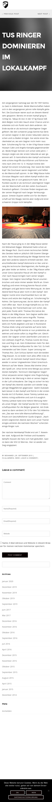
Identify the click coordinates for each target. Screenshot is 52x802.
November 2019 (9, 592)
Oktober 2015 (8, 666)
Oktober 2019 (8, 598)
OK (17, 792)
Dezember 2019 (9, 587)
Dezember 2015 (9, 655)
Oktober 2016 (8, 632)
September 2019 (9, 604)
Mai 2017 (6, 615)
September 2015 (9, 672)
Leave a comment (29, 458)
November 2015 (9, 661)
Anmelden (7, 711)
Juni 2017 (6, 609)
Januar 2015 (7, 689)
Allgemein (9, 458)
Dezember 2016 (9, 621)
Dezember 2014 (9, 695)
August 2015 (8, 678)
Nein (34, 792)
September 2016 (9, 638)
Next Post (43, 14)
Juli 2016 (6, 643)
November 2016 (9, 626)
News (17, 458)
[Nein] (48, 790)
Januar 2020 (7, 581)
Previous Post (11, 14)
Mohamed (9, 455)
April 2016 (7, 649)
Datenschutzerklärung (26, 797)
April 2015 (7, 683)
